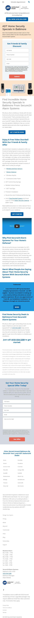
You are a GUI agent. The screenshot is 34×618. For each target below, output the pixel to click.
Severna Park (6, 466)
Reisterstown (6, 476)
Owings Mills (21, 470)
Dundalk (5, 473)
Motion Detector (11, 172)
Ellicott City (20, 476)
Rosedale (20, 460)
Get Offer (17, 439)
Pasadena (20, 463)
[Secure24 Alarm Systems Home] (17, 7)
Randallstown (21, 479)
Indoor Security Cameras (21, 200)
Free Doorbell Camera (15, 198)
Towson (5, 483)
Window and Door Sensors (14, 169)
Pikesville (5, 470)
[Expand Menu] (16, 11)
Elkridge (5, 479)
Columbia (20, 466)
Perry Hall (5, 486)
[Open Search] (29, 2)
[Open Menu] (3, 2)
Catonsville (20, 483)
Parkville (20, 473)
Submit (17, 76)
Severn (5, 463)
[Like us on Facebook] (3, 590)
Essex (4, 460)
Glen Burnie (21, 486)
